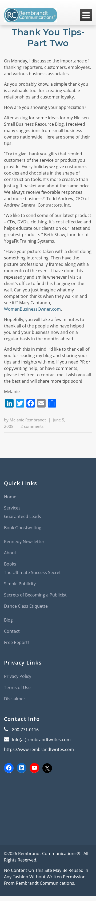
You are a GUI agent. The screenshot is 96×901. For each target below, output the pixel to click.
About (10, 553)
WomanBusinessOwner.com (32, 309)
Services (12, 508)
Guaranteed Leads (22, 516)
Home (10, 497)
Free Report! (16, 642)
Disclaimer (14, 699)
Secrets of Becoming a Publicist (35, 595)
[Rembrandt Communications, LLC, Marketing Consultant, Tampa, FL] (12, 798)
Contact (12, 631)
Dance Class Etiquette (26, 606)
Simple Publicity (20, 584)
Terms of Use (17, 687)
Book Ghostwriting (22, 528)
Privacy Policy (17, 676)
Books (10, 564)
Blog (8, 620)
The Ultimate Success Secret (32, 572)
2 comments (32, 426)
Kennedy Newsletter (24, 541)
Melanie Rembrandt (28, 419)
